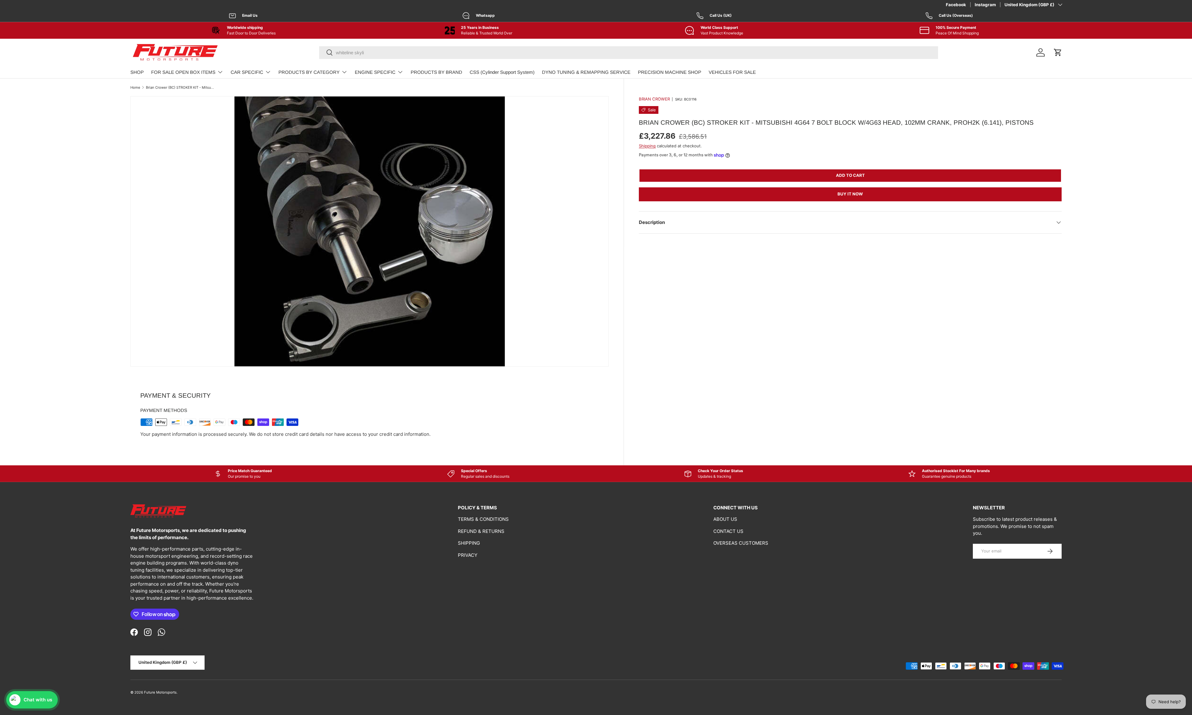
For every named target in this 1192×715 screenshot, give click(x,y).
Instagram (985, 4)
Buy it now (850, 193)
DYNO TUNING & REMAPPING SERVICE (586, 72)
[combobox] (628, 52)
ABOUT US (725, 519)
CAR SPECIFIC (247, 72)
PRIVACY (467, 555)
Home (135, 87)
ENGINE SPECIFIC (375, 72)
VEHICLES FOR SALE (732, 72)
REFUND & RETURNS (481, 531)
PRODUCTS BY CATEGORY (309, 72)
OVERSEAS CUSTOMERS (740, 543)
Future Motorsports (160, 692)
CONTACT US (728, 531)
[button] (1058, 52)
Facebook (956, 4)
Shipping (647, 145)
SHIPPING (469, 543)
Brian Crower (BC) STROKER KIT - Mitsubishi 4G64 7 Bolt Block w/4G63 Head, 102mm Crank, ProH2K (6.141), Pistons (181, 87)
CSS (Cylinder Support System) (502, 72)
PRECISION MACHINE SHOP (669, 72)
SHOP (137, 72)
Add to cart (850, 175)
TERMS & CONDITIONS (483, 519)
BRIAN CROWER (654, 98)
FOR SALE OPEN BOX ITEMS (183, 72)
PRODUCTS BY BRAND (436, 72)
